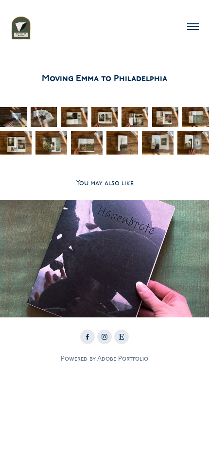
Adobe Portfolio (122, 358)
